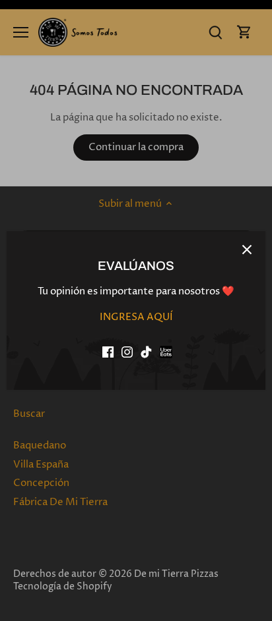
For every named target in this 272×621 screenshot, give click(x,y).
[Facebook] (108, 352)
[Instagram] (127, 352)
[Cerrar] (246, 249)
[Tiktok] (146, 352)
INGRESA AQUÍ (136, 317)
